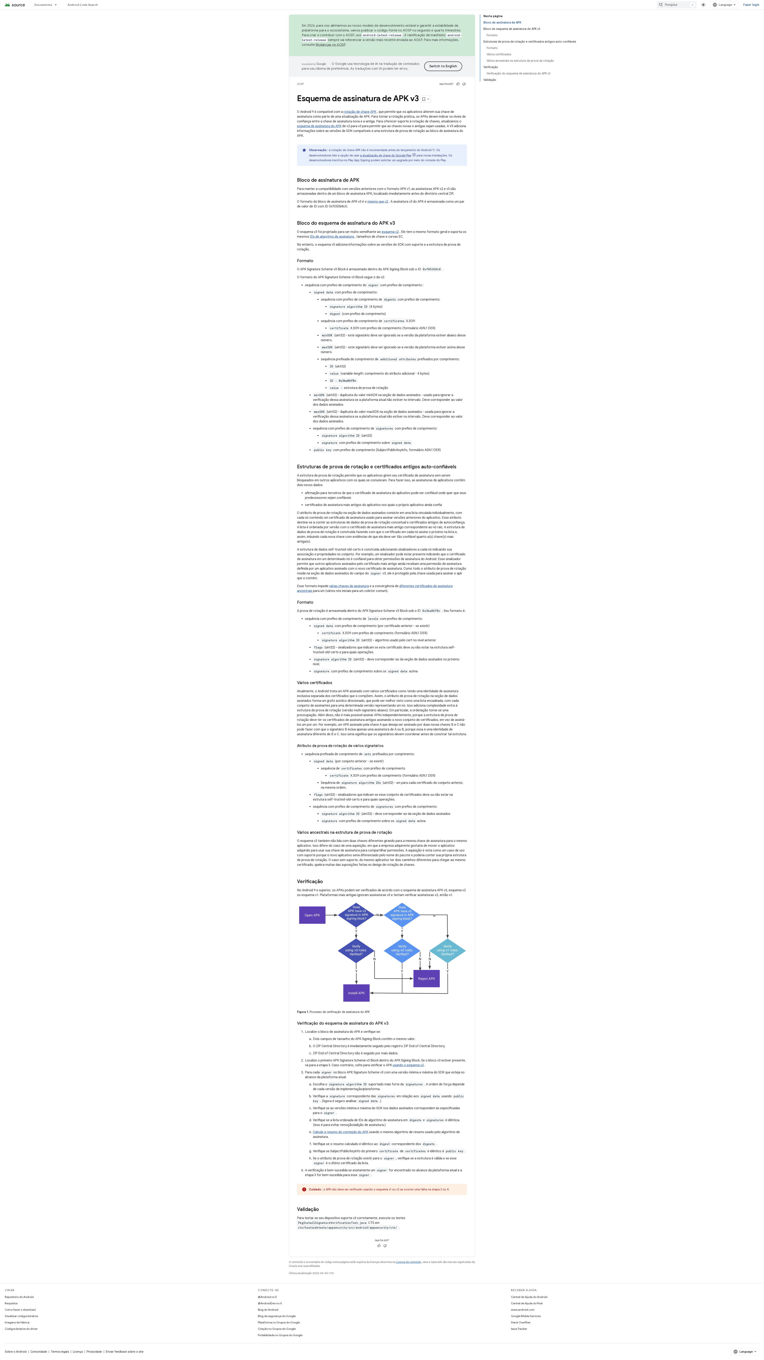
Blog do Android (268, 1309)
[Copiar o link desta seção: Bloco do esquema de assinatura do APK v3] (399, 223)
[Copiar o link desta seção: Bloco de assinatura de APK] (363, 180)
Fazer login (751, 5)
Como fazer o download (20, 1309)
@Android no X (267, 1297)
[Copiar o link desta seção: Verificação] (327, 882)
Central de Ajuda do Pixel (527, 1303)
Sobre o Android (15, 1351)
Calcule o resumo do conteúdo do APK (340, 1132)
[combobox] (677, 4)
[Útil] (458, 84)
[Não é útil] (464, 84)
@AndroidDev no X (270, 1303)
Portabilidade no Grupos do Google (280, 1335)
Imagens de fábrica (17, 1322)
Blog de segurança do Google (277, 1316)
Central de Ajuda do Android (529, 1297)
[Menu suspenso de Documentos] (57, 5)
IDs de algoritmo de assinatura (332, 237)
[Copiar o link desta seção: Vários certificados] (336, 683)
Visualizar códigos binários (21, 1316)
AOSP (300, 84)
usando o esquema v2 (408, 1065)
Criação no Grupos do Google (277, 1329)
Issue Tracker (519, 1329)
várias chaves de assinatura (349, 586)
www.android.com (523, 1309)
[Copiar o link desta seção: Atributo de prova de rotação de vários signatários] (388, 746)
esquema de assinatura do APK (319, 126)
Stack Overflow (520, 1322)
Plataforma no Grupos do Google (279, 1322)
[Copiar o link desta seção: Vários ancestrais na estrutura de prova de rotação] (396, 832)
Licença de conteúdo (408, 1262)
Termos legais (60, 1351)
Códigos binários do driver (21, 1329)
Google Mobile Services (526, 1316)
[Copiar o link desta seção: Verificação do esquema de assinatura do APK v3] (393, 1023)
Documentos (43, 5)
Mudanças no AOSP (330, 45)
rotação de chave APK (360, 112)
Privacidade (94, 1351)
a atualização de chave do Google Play (385, 155)
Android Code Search (83, 5)
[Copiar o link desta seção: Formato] (317, 261)
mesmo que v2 (377, 202)
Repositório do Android (19, 1297)
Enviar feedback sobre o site (124, 1351)
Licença (78, 1351)
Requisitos (11, 1303)
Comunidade (38, 1351)
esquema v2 (390, 232)
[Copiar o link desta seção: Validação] (323, 1209)
